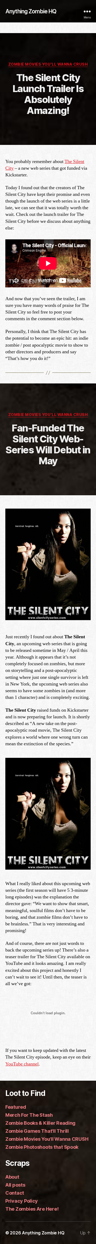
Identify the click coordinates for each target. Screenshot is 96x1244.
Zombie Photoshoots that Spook (41, 1147)
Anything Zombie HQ (30, 11)
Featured (15, 1107)
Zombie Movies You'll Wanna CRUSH (48, 64)
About (12, 1177)
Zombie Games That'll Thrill (37, 1131)
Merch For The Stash (29, 1115)
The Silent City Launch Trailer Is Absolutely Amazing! (48, 94)
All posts (15, 1185)
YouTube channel (22, 1064)
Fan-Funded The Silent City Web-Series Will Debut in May (48, 444)
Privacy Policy (21, 1201)
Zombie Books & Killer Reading (40, 1123)
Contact (14, 1193)
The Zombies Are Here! (31, 1209)
